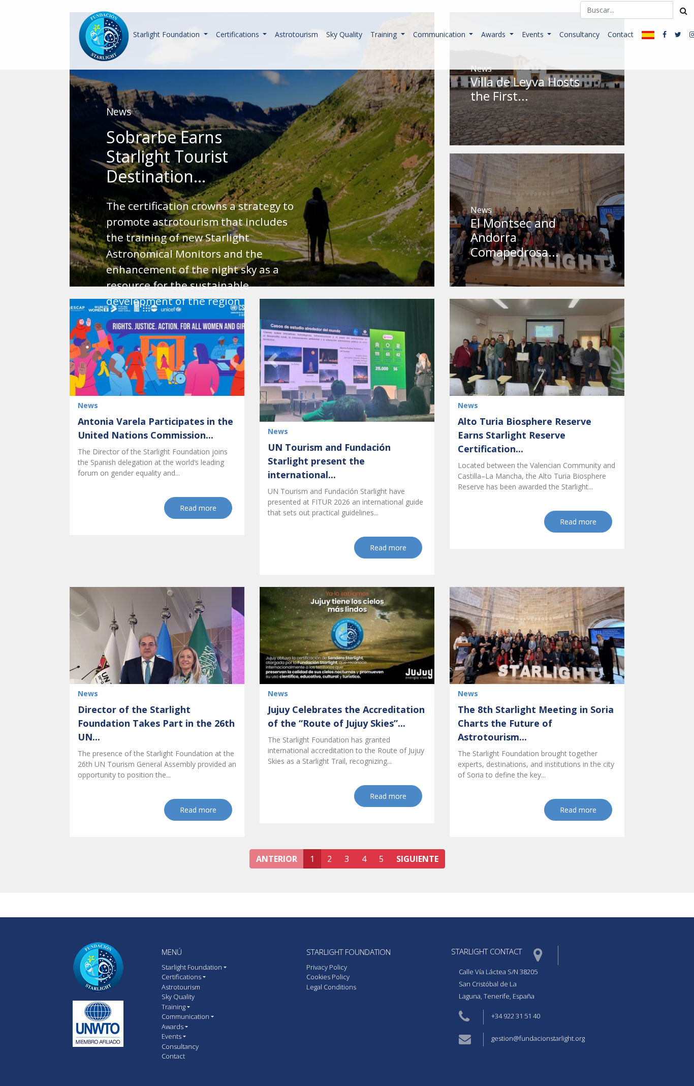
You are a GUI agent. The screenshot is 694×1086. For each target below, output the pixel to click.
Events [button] (534, 34)
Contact (621, 34)
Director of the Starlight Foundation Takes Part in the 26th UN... (156, 723)
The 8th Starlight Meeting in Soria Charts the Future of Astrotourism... (536, 723)
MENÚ (172, 952)
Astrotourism (296, 34)
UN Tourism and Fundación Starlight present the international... (329, 461)
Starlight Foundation (348, 952)
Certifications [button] (238, 34)
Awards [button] (494, 34)
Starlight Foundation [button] (167, 34)
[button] (273, 360)
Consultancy (579, 34)
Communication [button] (440, 34)
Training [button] (384, 34)
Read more (198, 508)
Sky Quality (344, 34)
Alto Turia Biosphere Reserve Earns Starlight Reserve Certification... (524, 435)
